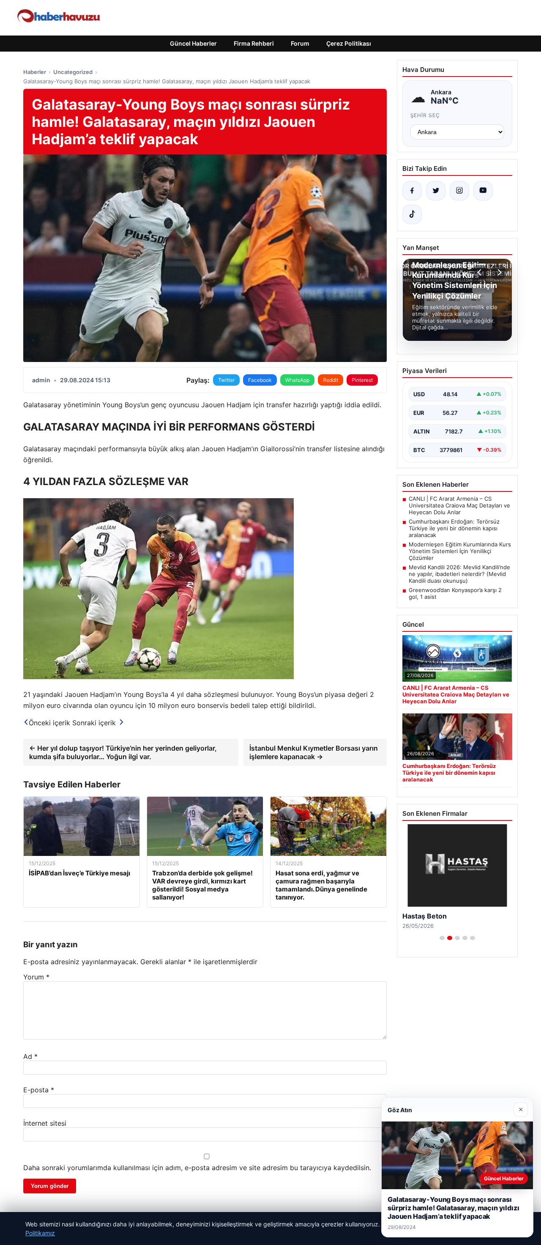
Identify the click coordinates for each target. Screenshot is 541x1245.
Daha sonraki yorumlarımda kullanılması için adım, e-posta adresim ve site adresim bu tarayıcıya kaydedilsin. (197, 1167)
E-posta (38, 1090)
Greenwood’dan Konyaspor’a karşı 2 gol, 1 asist (455, 593)
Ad (30, 1056)
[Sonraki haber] (498, 272)
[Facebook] (412, 190)
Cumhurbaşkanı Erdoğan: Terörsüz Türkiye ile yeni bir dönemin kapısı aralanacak (454, 528)
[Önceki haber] (480, 272)
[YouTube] (483, 190)
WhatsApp (297, 380)
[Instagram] (459, 190)
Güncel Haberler (193, 43)
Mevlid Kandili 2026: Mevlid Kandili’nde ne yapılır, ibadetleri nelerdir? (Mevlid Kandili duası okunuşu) (459, 574)
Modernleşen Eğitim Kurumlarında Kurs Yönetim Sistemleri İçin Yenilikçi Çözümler (460, 551)
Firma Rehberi (254, 43)
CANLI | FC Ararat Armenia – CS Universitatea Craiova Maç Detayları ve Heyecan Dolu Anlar (459, 505)
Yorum (36, 977)
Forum (300, 43)
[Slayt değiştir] (442, 938)
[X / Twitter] (435, 190)
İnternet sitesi (44, 1123)
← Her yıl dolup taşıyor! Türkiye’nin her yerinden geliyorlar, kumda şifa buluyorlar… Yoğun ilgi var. (123, 752)
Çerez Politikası (348, 43)
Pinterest (362, 380)
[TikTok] (412, 214)
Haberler (34, 72)
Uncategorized (73, 72)
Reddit (330, 380)
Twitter (226, 380)
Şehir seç (425, 115)
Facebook (260, 380)
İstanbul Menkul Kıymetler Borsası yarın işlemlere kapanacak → (313, 752)
